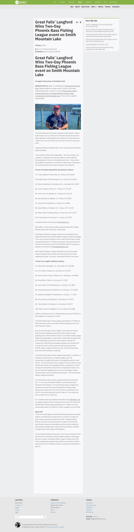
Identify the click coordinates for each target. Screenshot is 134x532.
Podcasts (107, 6)
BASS (80, 2)
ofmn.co (96, 516)
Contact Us (18, 505)
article (44, 45)
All (55, 2)
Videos (93, 6)
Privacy (17, 510)
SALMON (98, 2)
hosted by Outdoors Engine (55, 527)
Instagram (89, 507)
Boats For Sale (85, 6)
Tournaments (115, 6)
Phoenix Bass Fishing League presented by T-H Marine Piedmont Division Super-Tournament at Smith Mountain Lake (56, 93)
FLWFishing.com (63, 222)
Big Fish (77, 6)
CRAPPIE (88, 2)
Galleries (100, 6)
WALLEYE (72, 2)
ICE (105, 2)
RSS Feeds (89, 512)
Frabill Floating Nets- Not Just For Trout (97, 44)
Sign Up (53, 512)
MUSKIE (62, 2)
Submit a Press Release (58, 503)
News (71, 6)
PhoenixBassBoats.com (60, 247)
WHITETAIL (113, 2)
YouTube (89, 510)
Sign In (53, 510)
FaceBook (89, 503)
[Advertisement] (22, 45)
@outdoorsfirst (91, 505)
